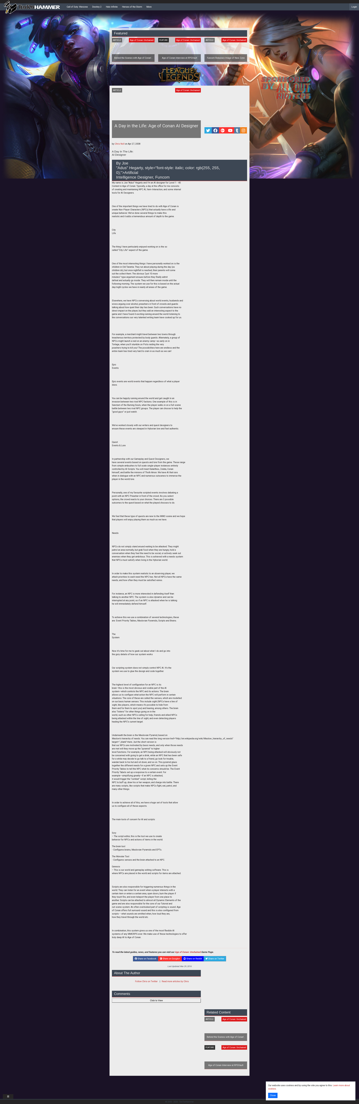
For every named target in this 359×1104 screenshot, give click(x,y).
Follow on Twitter (146, 981)
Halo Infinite (112, 6)
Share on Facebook (146, 958)
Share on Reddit (194, 958)
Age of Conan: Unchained (188, 952)
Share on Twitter (216, 958)
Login (354, 6)
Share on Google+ (171, 958)
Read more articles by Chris (175, 981)
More (149, 6)
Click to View (156, 1000)
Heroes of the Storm (132, 6)
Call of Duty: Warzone (77, 6)
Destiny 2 (97, 6)
